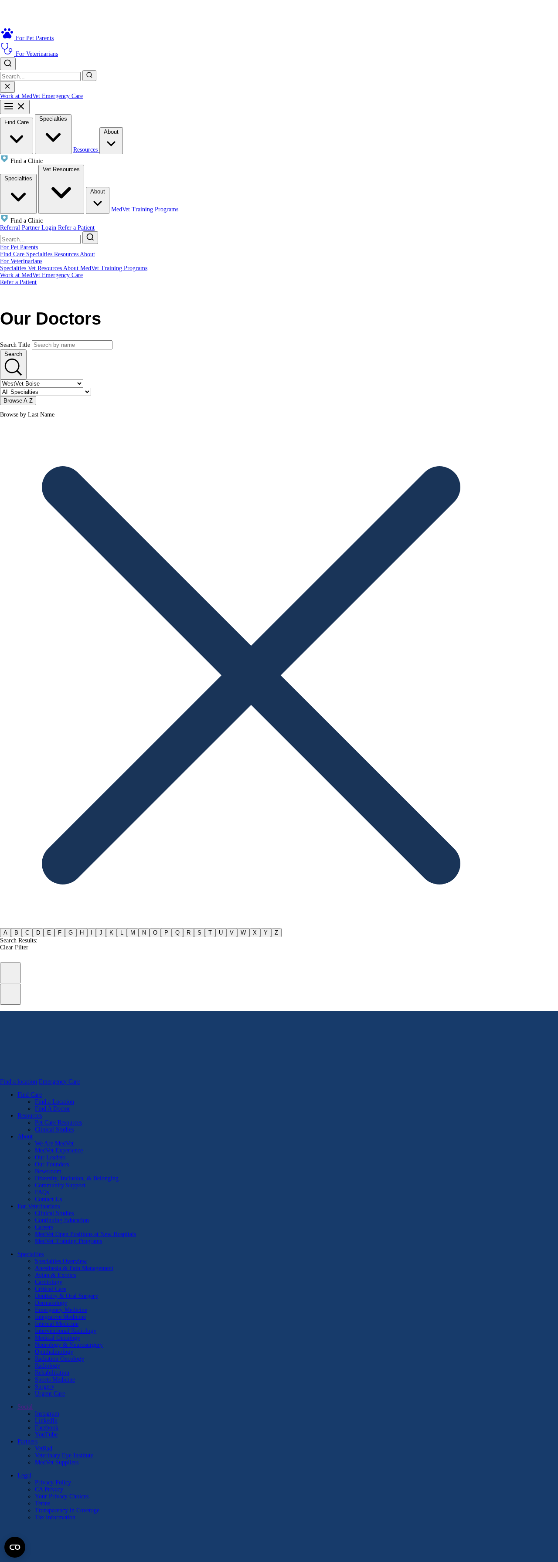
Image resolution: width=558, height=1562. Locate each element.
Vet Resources (61, 169)
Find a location (18, 1081)
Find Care (16, 122)
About (111, 132)
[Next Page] (10, 994)
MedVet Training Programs (144, 209)
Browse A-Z (18, 400)
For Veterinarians (21, 261)
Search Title (15, 345)
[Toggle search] (8, 64)
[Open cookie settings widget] (14, 1547)
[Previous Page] (10, 972)
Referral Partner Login (29, 227)
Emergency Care (62, 96)
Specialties (53, 118)
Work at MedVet (21, 96)
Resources (86, 149)
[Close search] (7, 87)
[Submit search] (89, 75)
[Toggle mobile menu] (15, 107)
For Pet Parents (19, 247)
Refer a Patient (76, 227)
